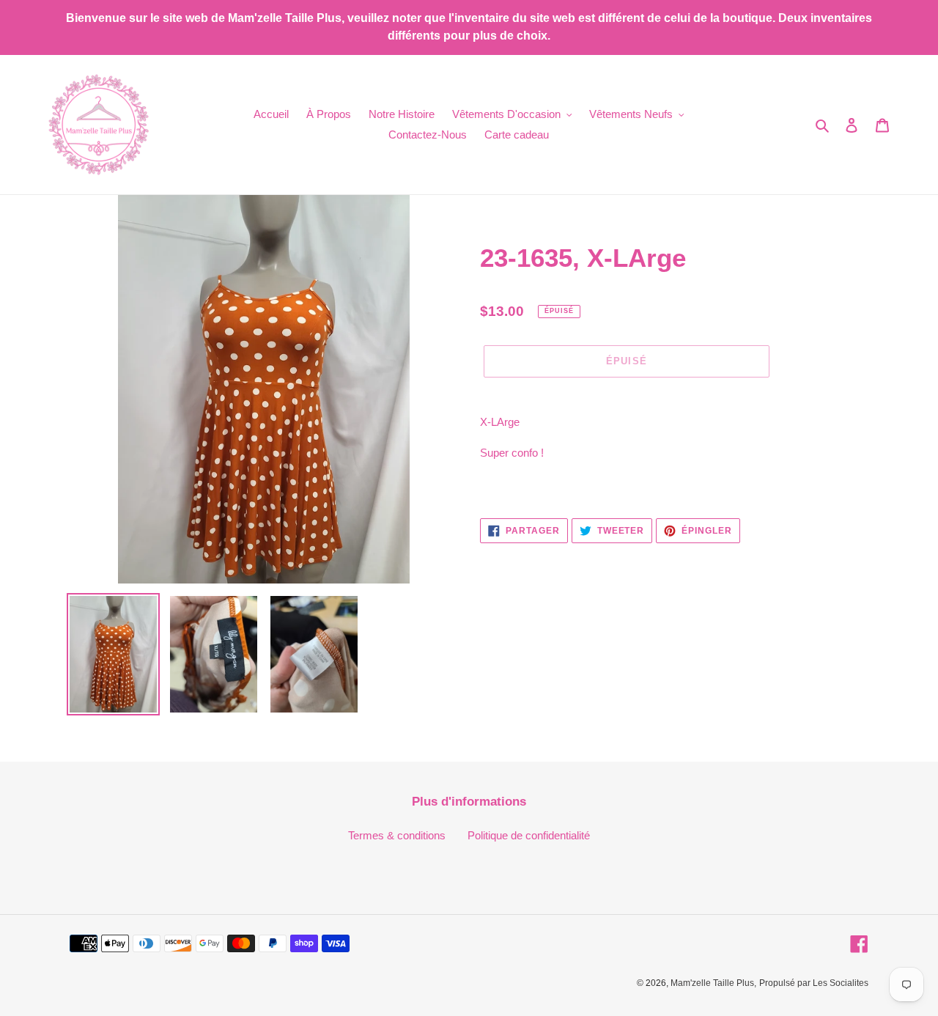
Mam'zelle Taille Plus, (713, 983)
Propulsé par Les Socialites (813, 983)
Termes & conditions (397, 835)
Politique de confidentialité (529, 835)
